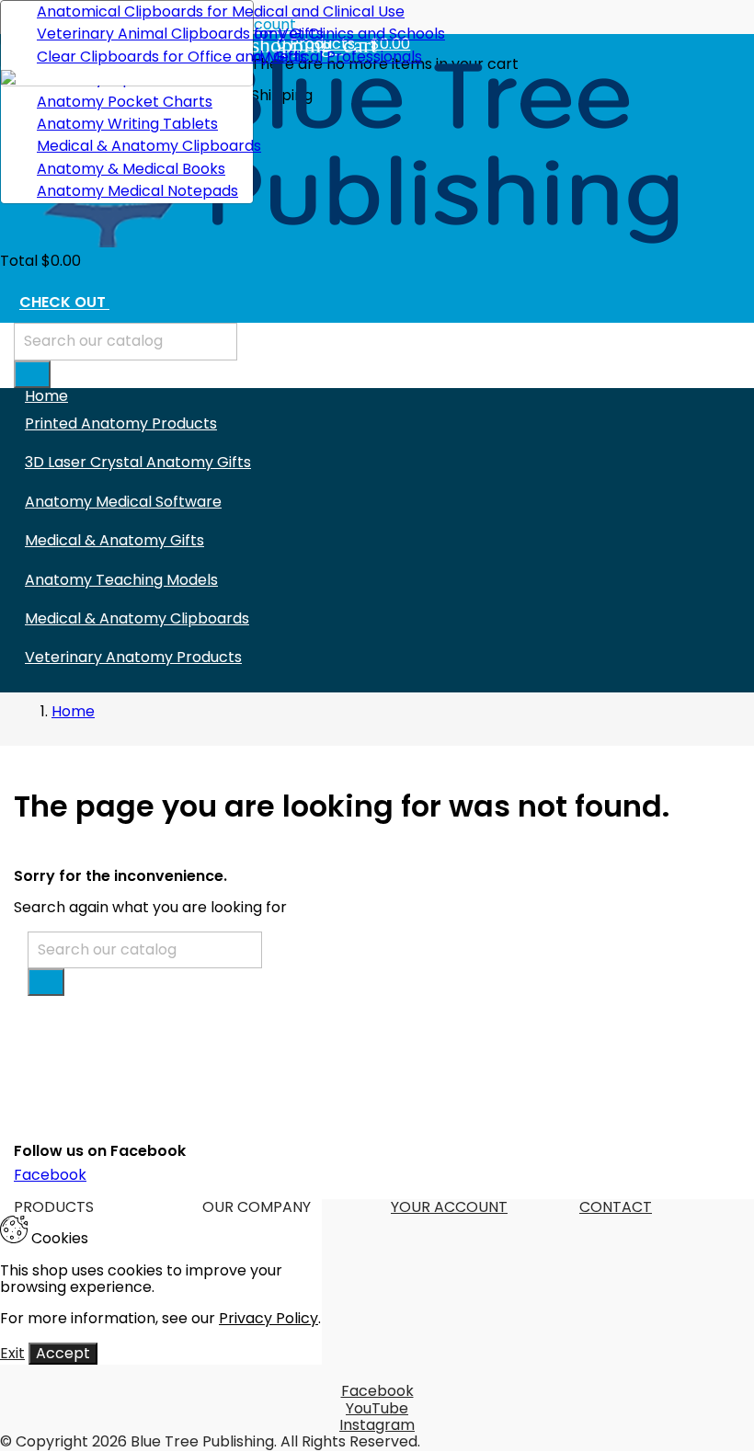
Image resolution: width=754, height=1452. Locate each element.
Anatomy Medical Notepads (137, 190)
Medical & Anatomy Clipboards (138, 145)
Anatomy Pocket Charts (124, 101)
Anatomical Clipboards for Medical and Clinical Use (138, 11)
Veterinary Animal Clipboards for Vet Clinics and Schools (138, 33)
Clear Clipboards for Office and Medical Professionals (138, 56)
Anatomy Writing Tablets (127, 123)
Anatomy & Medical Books (131, 168)
